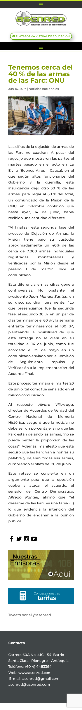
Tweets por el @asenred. (30, 615)
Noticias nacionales (44, 89)
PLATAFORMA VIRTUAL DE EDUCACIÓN (43, 36)
